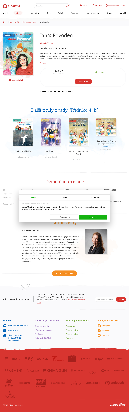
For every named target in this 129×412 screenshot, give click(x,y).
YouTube (105, 335)
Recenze (74, 13)
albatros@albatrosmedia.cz (18, 326)
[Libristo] (76, 383)
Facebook (106, 330)
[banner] (11, 6)
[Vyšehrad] (78, 370)
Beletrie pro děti (13, 22)
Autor (70, 91)
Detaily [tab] (64, 197)
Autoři (60, 13)
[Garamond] (58, 383)
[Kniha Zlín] (55, 370)
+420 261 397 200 (14, 330)
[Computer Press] (72, 359)
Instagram (106, 326)
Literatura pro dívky (29, 22)
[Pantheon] (9, 383)
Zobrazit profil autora (64, 273)
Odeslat (121, 299)
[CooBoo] (6, 359)
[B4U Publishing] (115, 359)
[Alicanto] (33, 370)
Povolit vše (93, 217)
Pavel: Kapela (51, 151)
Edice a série (33, 13)
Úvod (5, 13)
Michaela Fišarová (46, 43)
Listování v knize (18, 80)
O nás (109, 13)
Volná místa (39, 334)
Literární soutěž (92, 13)
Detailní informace (57, 91)
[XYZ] (29, 359)
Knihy (17, 13)
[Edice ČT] (105, 370)
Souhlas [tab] (34, 197)
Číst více (43, 63)
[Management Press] (99, 359)
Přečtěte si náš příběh (43, 338)
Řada (44, 91)
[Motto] (16, 359)
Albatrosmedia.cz (72, 330)
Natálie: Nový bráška (23, 151)
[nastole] (58, 359)
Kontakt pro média (42, 326)
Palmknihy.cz (71, 326)
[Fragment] (13, 370)
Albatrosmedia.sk (72, 334)
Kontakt (122, 13)
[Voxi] (93, 370)
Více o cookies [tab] (95, 197)
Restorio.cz (70, 338)
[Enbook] (114, 383)
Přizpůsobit (63, 217)
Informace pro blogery (43, 330)
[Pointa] (24, 383)
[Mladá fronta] (41, 383)
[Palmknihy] (119, 370)
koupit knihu (83, 81)
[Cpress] (85, 359)
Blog (49, 13)
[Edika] (42, 359)
